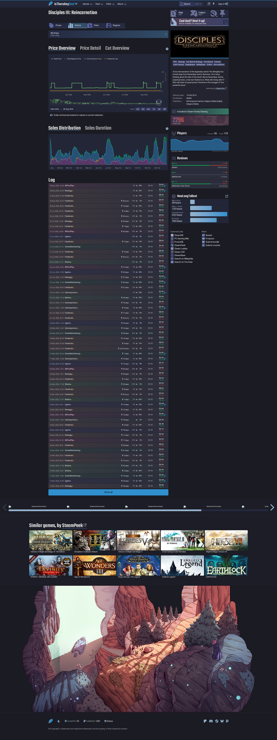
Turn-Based (208, 62)
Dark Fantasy (178, 64)
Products (210, 238)
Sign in (221, 4)
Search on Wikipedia (183, 258)
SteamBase (179, 255)
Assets (209, 235)
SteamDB (178, 235)
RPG (175, 62)
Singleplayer (190, 64)
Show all (108, 492)
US (73, 721)
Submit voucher (213, 245)
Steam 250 (179, 252)
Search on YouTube (183, 262)
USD (93, 721)
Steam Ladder (181, 248)
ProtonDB (178, 242)
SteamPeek (179, 245)
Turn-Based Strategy (194, 62)
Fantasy (217, 62)
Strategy (181, 62)
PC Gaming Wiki (181, 238)
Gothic (209, 64)
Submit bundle (212, 242)
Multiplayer (200, 64)
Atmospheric (219, 64)
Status (109, 721)
